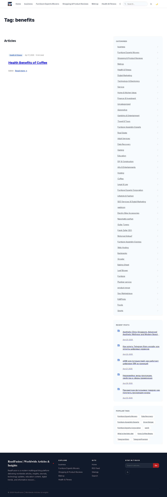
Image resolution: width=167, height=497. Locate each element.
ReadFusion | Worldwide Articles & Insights (29, 463)
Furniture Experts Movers (47, 4)
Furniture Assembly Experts (128, 422)
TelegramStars (123, 439)
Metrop (95, 4)
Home (18, 4)
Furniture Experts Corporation (129, 428)
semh (147, 428)
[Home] (10, 4)
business (28, 4)
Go (156, 465)
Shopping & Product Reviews (75, 4)
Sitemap (95, 472)
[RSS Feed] (150, 3)
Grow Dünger (148, 422)
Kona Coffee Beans (145, 434)
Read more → (21, 71)
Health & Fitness (109, 4)
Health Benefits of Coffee (27, 63)
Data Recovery (147, 416)
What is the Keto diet (125, 434)
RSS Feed (96, 468)
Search (95, 476)
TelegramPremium (140, 439)
